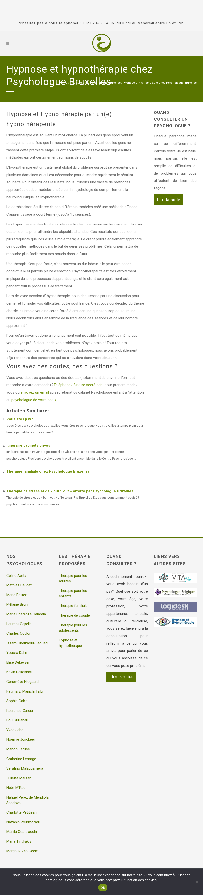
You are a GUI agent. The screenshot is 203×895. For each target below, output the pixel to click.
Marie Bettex (16, 595)
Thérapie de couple (74, 615)
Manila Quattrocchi (21, 831)
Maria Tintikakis (18, 841)
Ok (103, 888)
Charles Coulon (18, 633)
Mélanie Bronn (17, 604)
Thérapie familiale (73, 606)
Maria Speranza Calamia (26, 614)
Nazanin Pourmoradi (23, 822)
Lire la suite (168, 199)
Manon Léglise (18, 749)
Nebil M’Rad (15, 787)
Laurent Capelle (19, 624)
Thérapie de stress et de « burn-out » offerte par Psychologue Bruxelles (69, 491)
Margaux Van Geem (22, 851)
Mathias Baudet (19, 585)
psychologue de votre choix (33, 400)
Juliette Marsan (18, 778)
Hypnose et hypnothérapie (70, 643)
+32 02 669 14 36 (98, 23)
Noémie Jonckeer (20, 739)
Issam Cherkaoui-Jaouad (27, 643)
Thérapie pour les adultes (73, 578)
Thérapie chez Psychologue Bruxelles (95, 82)
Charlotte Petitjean (21, 812)
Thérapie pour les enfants (73, 593)
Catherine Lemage (21, 759)
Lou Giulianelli (17, 720)
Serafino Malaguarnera (24, 768)
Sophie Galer (16, 701)
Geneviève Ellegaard (22, 681)
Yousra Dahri (16, 652)
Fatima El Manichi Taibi (24, 691)
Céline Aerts (16, 575)
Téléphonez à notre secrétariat (79, 385)
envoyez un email (35, 392)
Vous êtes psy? (19, 419)
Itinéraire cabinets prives (28, 445)
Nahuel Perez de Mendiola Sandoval (27, 800)
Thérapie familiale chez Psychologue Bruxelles (48, 471)
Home (63, 82)
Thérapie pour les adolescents (73, 628)
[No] (196, 881)
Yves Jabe (14, 730)
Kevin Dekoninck (19, 672)
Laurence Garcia (19, 710)
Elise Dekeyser (18, 662)
